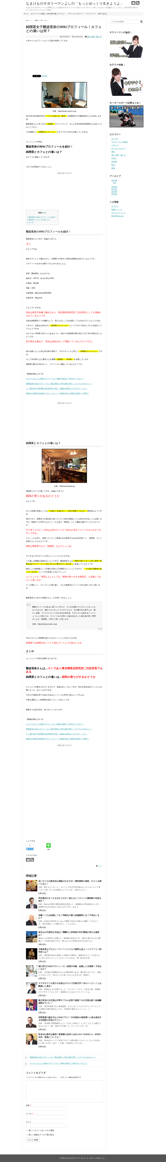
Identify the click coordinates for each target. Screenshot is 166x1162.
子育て (114, 158)
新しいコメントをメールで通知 (41, 1130)
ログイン (115, 206)
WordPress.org (117, 216)
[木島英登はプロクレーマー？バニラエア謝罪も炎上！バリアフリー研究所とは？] (31, 954)
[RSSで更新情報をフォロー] (137, 3)
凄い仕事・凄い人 (94, 37)
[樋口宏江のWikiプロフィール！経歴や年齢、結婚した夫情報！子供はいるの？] (31, 971)
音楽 (113, 168)
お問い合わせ (102, 14)
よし (100, 866)
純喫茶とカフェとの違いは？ (39, 220)
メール (30, 1114)
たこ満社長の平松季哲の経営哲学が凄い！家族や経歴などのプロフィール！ (56, 389)
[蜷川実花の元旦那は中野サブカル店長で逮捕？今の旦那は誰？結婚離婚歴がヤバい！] (31, 1005)
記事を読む (42, 893)
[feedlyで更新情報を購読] (133, 3)
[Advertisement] (64, 58)
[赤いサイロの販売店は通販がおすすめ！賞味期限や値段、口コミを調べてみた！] (31, 885)
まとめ (30, 222)
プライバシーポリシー (76, 14)
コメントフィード (118, 213)
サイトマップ (90, 14)
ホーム (26, 14)
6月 (114, 183)
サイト (28, 1122)
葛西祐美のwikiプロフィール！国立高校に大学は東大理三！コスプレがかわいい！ (59, 384)
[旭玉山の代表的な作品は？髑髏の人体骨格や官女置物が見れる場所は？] (31, 936)
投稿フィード (116, 210)
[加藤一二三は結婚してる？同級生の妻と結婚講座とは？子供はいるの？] (31, 919)
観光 (113, 165)
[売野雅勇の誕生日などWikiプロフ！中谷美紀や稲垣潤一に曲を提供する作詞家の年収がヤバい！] (31, 1022)
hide (44, 213)
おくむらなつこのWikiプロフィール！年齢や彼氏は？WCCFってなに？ (55, 379)
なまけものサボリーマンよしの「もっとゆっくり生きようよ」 (75, 3)
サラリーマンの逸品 (119, 142)
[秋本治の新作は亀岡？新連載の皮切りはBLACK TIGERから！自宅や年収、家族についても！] (31, 1039)
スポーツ (115, 145)
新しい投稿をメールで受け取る (41, 1135)
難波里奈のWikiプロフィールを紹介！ (42, 217)
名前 (29, 1105)
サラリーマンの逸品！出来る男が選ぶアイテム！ (48, 14)
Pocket (44, 76)
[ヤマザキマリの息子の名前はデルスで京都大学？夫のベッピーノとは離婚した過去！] (31, 988)
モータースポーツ (118, 149)
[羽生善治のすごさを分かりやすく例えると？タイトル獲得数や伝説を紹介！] (31, 902)
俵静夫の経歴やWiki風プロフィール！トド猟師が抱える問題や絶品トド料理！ (57, 393)
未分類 (114, 162)
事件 (113, 152)
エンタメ (115, 139)
